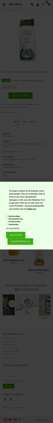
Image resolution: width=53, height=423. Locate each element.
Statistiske (13, 224)
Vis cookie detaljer (13, 228)
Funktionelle (15, 222)
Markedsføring (15, 219)
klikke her (31, 209)
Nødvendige (14, 216)
